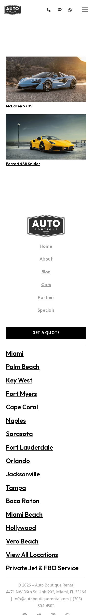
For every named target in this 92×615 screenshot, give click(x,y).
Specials (46, 310)
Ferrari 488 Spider (23, 163)
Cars (46, 284)
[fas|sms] (60, 10)
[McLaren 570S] (46, 60)
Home (46, 246)
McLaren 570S (19, 105)
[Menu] (85, 10)
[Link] (12, 10)
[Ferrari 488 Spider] (46, 117)
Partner (46, 297)
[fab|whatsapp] (70, 10)
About (46, 259)
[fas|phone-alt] (49, 10)
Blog (46, 272)
